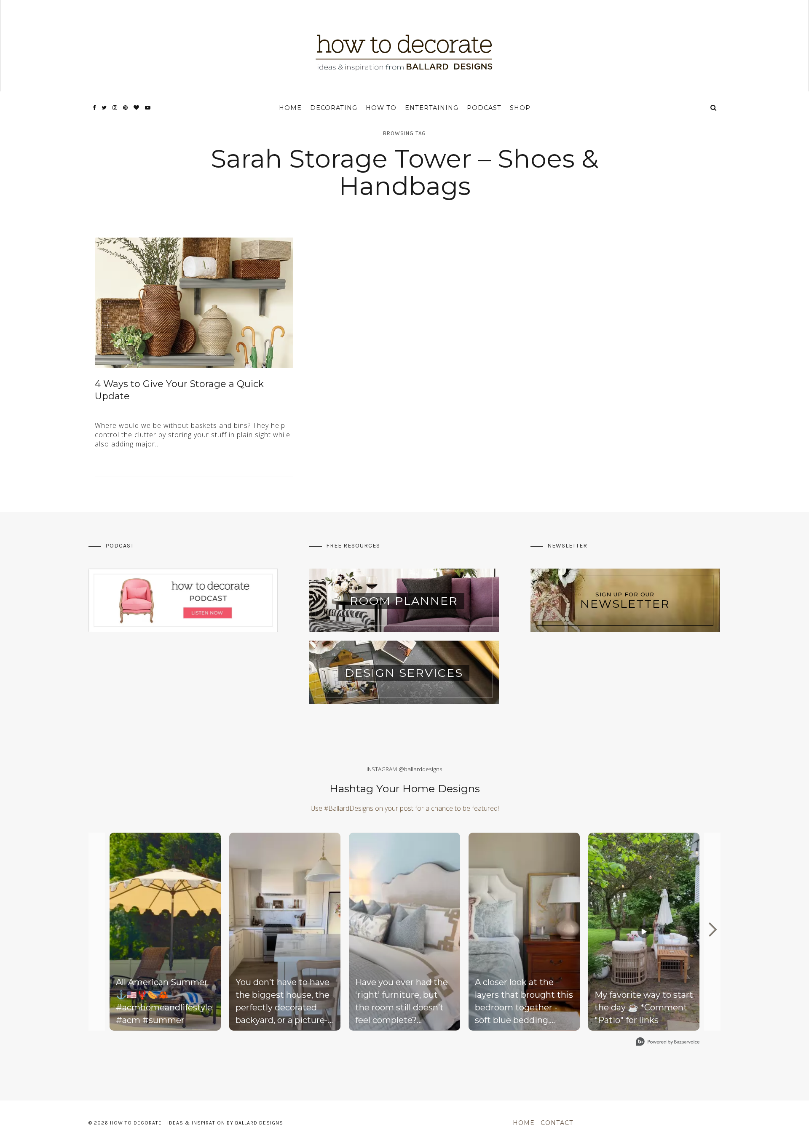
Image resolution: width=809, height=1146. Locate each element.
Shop (520, 108)
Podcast (484, 108)
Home (290, 108)
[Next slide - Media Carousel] (712, 929)
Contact (557, 1123)
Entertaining (431, 108)
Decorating (333, 108)
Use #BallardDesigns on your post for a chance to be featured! (405, 808)
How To (381, 108)
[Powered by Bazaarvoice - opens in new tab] (667, 1042)
